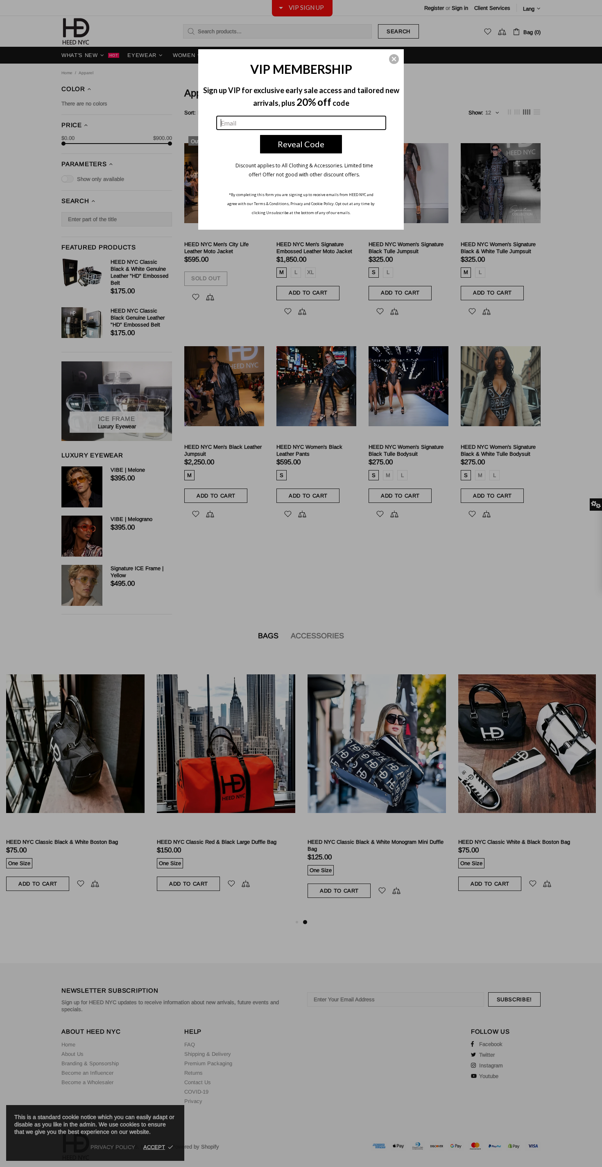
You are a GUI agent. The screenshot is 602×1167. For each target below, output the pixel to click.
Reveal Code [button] (301, 144)
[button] (394, 59)
